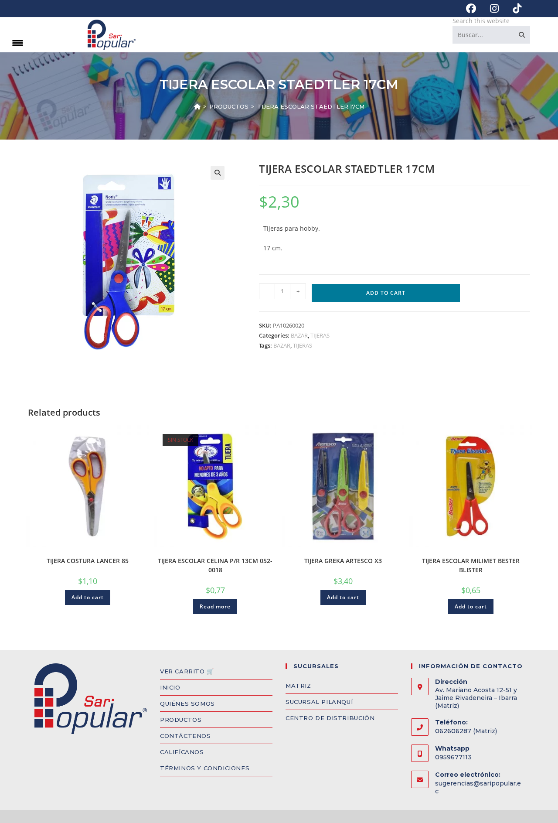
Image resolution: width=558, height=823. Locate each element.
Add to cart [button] (87, 597)
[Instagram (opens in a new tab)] (494, 8)
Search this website (481, 21)
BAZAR (299, 335)
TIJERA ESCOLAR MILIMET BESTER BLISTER (471, 565)
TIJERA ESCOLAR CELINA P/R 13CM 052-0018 (215, 565)
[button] (218, 173)
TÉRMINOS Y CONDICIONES (204, 768)
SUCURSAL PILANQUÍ (319, 701)
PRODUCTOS (180, 719)
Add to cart (385, 293)
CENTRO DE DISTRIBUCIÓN (330, 717)
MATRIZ (298, 685)
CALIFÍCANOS (182, 751)
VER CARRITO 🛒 (187, 671)
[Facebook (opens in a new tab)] (471, 8)
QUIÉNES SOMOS (187, 703)
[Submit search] (522, 35)
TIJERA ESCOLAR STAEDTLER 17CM (310, 106)
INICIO (170, 687)
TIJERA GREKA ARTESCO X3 (343, 561)
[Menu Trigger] (18, 43)
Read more (215, 606)
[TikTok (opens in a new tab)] (513, 8)
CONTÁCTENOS (185, 735)
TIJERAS (320, 335)
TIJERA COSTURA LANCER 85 (88, 561)
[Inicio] (197, 106)
